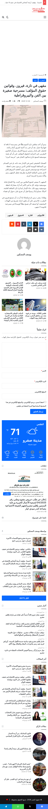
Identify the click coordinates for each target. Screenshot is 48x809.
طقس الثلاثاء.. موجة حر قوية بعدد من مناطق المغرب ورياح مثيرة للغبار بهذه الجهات (35, 315)
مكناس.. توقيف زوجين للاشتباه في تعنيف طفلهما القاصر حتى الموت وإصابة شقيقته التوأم (16, 551)
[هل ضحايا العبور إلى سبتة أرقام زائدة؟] (39, 754)
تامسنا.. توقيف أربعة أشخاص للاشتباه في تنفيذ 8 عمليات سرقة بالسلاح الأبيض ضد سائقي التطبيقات (16, 563)
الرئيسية (42, 75)
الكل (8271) (24, 598)
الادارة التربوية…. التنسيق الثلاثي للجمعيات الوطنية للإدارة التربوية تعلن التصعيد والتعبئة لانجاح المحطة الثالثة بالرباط (13, 287)
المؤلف (40, 215)
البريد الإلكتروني (40, 381)
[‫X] (35, 224)
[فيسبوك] (41, 224)
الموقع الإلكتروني (40, 392)
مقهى (9, 215)
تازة (35, 80)
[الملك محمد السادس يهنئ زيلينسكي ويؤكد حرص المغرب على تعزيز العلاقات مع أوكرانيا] (39, 587)
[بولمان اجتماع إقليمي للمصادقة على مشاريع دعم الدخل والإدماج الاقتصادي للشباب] (39, 704)
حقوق (20, 215)
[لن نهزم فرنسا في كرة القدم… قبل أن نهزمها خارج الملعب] (39, 785)
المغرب (34, 75)
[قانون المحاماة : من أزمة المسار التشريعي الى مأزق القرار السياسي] (39, 739)
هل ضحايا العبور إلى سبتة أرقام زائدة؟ (17, 749)
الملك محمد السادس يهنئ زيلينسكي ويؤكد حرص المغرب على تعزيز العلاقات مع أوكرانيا (17, 586)
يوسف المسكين (38, 101)
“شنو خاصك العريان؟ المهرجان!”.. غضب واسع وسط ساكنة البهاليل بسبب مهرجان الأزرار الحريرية (16, 766)
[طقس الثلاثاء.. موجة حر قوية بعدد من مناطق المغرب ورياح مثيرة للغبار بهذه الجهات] (35, 305)
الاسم (43, 371)
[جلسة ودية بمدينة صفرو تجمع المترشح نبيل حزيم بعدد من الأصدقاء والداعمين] (39, 576)
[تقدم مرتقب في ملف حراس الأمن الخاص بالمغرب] (35, 274)
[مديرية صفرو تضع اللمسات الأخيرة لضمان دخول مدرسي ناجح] (39, 541)
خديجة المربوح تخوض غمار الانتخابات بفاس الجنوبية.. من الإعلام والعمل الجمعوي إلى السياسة (18, 715)
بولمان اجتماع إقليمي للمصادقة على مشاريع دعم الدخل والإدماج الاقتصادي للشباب (17, 703)
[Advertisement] (24, 48)
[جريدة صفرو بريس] (38, 10)
